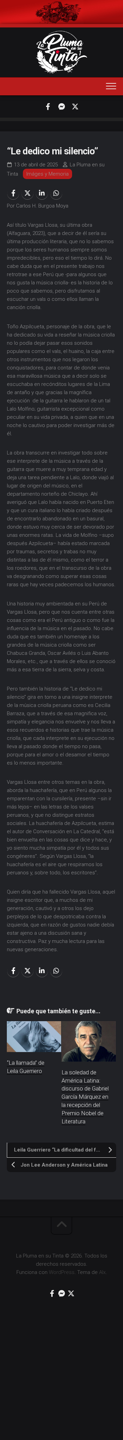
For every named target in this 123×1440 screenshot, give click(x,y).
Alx (102, 1272)
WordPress (61, 1272)
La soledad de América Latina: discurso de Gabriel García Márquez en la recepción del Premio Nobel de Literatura (85, 1097)
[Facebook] (48, 106)
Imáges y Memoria (47, 174)
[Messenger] (61, 106)
